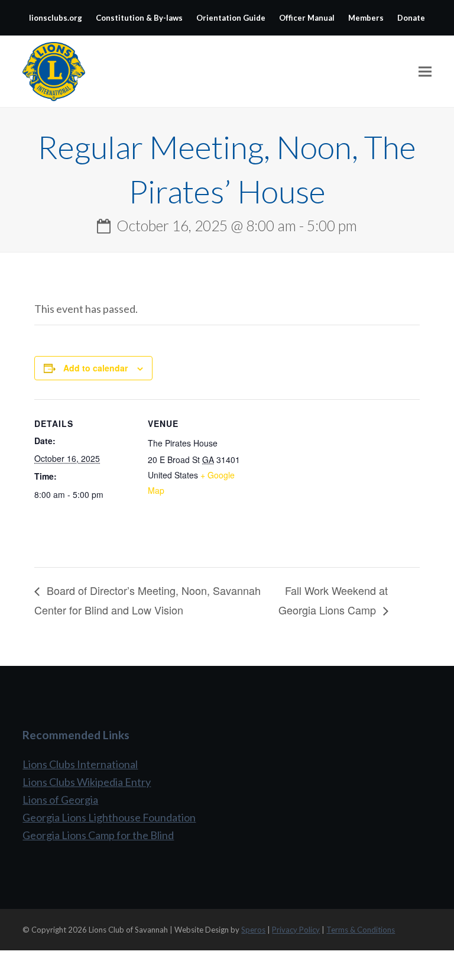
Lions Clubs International (80, 764)
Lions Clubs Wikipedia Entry (86, 781)
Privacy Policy (296, 929)
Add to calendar (95, 368)
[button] (425, 72)
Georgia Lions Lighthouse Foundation (109, 817)
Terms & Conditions (360, 929)
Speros (253, 929)
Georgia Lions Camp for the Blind (98, 835)
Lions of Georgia (60, 799)
